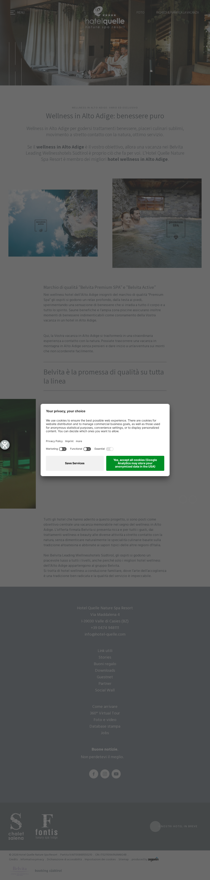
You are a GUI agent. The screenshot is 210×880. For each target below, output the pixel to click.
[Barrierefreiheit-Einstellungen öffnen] (5, 445)
